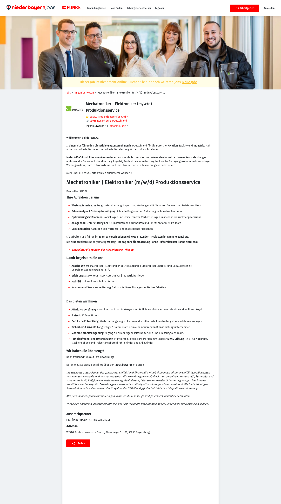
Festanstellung (117, 125)
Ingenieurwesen (84, 92)
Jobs (68, 92)
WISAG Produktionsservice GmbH (109, 116)
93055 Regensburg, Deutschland (108, 120)
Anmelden (269, 8)
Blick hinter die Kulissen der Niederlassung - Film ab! (103, 249)
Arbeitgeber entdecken (139, 8)
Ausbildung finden (96, 8)
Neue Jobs (189, 82)
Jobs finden (116, 8)
